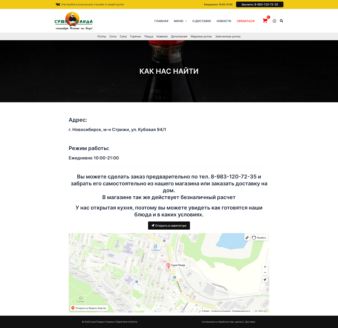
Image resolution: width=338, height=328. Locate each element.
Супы (123, 36)
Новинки (162, 36)
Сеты (112, 36)
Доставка (250, 321)
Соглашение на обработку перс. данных (222, 321)
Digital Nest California (126, 321)
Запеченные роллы (227, 36)
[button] (259, 4)
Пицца (149, 36)
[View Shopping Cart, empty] (265, 21)
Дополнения (179, 36)
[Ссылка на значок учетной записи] (274, 21)
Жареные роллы (201, 36)
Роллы (102, 36)
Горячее (135, 36)
